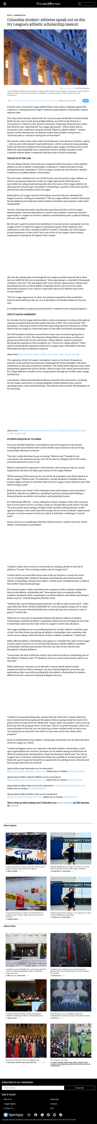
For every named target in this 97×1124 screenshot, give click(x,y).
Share (86, 101)
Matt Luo (10, 975)
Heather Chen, (20, 1062)
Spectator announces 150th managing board (22, 1060)
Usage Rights (10, 1103)
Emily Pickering (12, 871)
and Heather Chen (51, 101)
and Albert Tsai (30, 1062)
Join (52, 1108)
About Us (8, 1099)
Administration (19, 15)
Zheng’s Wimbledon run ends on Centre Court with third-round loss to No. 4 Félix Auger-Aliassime (69, 868)
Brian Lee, (40, 101)
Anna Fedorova (68, 88)
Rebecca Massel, (78, 1062)
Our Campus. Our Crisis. (59, 1060)
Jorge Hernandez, (16, 101)
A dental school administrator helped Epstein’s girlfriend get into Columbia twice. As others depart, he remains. (69, 971)
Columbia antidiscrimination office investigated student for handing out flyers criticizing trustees (24, 1015)
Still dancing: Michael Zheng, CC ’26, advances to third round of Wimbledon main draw (70, 914)
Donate (53, 1103)
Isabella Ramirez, (58, 1062)
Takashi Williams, (29, 101)
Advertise (54, 1099)
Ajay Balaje (66, 871)
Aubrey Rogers (12, 919)
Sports (9, 15)
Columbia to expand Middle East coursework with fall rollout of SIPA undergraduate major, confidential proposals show (26, 971)
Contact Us (8, 1108)
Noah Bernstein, (62, 1064)
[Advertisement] (50, 256)
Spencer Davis (12, 1018)
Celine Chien (21, 975)
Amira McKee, (68, 1062)
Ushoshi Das (56, 975)
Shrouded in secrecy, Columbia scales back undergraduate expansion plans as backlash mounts (70, 1015)
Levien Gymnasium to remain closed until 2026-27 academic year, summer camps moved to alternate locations (25, 915)
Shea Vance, (11, 1062)
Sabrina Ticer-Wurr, (75, 1064)
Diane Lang (56, 871)
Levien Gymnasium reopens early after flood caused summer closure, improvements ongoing (25, 868)
